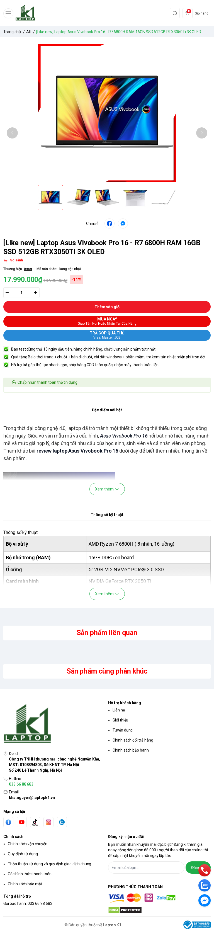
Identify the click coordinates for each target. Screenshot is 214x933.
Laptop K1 (112, 925)
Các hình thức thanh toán (30, 874)
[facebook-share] (109, 223)
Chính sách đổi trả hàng (133, 740)
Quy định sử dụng (23, 854)
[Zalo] (62, 822)
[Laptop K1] (25, 13)
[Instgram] (48, 822)
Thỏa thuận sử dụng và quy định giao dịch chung (49, 864)
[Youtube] (22, 822)
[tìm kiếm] (174, 13)
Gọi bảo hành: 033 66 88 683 (27, 903)
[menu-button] (8, 13)
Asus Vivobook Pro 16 (124, 436)
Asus (28, 269)
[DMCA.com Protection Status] (159, 910)
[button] (12, 133)
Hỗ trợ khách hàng (124, 703)
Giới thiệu (120, 720)
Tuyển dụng (123, 730)
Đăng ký (198, 867)
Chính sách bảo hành (131, 750)
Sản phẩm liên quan (107, 633)
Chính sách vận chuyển (27, 844)
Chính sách (13, 836)
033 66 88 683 (21, 784)
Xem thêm (104, 489)
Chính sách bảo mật (25, 884)
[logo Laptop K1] (54, 724)
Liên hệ (119, 710)
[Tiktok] (35, 822)
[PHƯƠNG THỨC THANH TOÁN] (159, 898)
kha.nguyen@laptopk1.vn (32, 797)
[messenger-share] (123, 223)
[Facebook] (8, 822)
